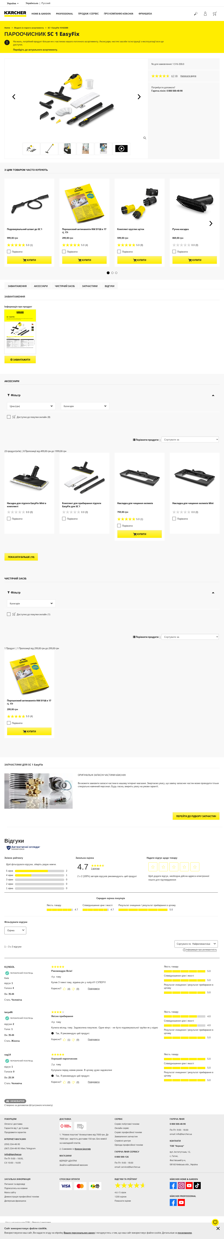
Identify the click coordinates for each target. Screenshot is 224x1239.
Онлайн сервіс (122, 1128)
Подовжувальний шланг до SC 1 (24, 229)
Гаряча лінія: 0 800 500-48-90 (167, 90)
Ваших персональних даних (79, 1232)
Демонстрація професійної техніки (21, 1196)
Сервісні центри (123, 1140)
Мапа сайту (10, 1192)
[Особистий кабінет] (205, 14)
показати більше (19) (21, 557)
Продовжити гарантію (15, 1132)
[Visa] (65, 1186)
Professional (64, 13)
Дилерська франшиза (15, 1200)
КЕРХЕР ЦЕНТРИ (68, 1160)
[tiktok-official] (197, 1185)
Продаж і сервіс (88, 13)
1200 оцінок (120, 1196)
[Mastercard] (80, 1186)
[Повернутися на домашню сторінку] (16, 14)
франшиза (145, 13)
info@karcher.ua (12, 1154)
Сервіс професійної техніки (128, 1132)
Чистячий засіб (65, 286)
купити (31, 260)
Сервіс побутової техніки (127, 1123)
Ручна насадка (180, 229)
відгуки (109, 286)
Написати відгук (188, 76)
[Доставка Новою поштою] (65, 1126)
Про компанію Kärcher (118, 13)
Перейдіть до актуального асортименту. (35, 49)
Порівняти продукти (147, 439)
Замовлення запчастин (126, 1136)
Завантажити (21, 359)
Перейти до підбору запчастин (196, 816)
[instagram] (181, 1185)
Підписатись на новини (15, 1188)
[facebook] (173, 1185)
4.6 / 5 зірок (120, 1192)
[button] (13, 96)
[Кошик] (215, 14)
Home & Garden (41, 13)
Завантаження (17, 286)
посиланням (185, 1232)
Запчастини (89, 286)
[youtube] (189, 1185)
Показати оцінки (123, 1200)
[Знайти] (195, 14)
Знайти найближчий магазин (73, 1164)
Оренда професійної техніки (129, 1144)
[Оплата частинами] (95, 1186)
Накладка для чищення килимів (135, 503)
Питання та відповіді (14, 1184)
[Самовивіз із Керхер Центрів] (80, 1126)
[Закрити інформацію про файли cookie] (218, 1228)
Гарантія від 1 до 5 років (16, 1128)
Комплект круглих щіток (130, 229)
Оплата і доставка (13, 1123)
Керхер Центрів (83, 1148)
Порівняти (17, 251)
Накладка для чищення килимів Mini (193, 503)
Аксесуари (41, 286)
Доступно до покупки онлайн (33, 417)
